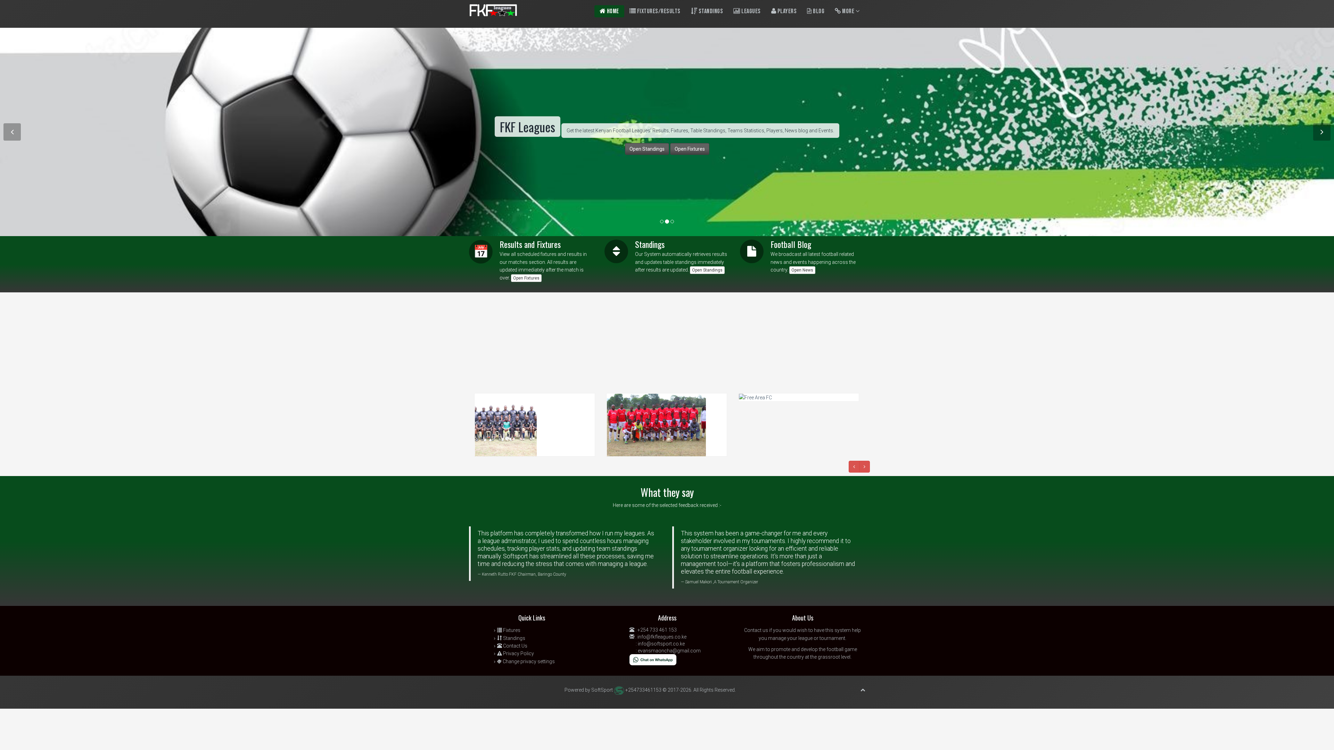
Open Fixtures (526, 278)
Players (786, 11)
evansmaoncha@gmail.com (669, 650)
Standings (710, 11)
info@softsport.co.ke (661, 644)
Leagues (750, 11)
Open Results (488, 168)
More (848, 11)
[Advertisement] (208, 341)
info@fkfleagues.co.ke (661, 637)
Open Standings (707, 270)
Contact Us (514, 646)
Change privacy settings (528, 661)
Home (612, 11)
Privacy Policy (518, 653)
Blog (818, 11)
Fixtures (511, 630)
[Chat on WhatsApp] (652, 659)
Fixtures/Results (658, 11)
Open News (802, 270)
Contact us (756, 630)
